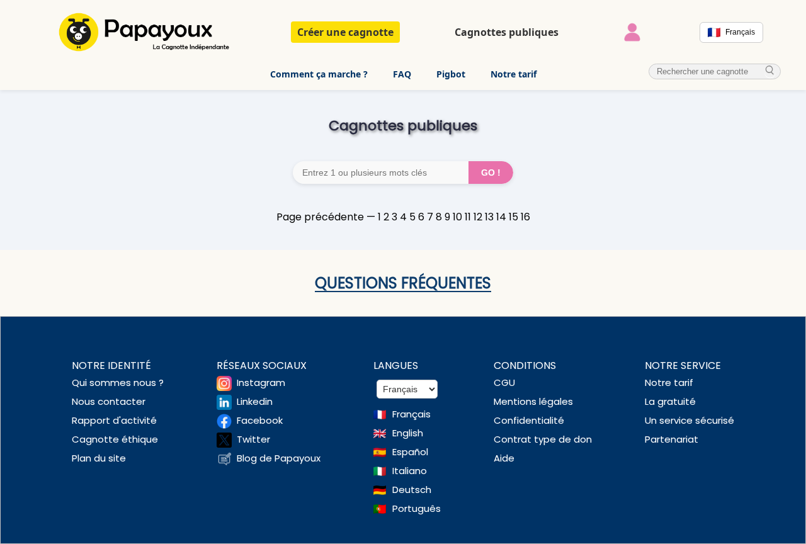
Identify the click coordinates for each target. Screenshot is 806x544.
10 (457, 217)
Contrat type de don (543, 439)
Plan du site (99, 458)
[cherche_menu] (770, 70)
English (407, 432)
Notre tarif (513, 74)
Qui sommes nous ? (118, 382)
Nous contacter (108, 401)
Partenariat (671, 439)
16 (525, 217)
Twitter (253, 439)
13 (489, 217)
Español (410, 451)
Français (411, 414)
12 (478, 217)
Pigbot (450, 74)
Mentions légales (533, 401)
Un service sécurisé (689, 420)
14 (501, 217)
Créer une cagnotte (345, 32)
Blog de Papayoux (279, 458)
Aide (504, 458)
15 (513, 217)
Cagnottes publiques (507, 32)
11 (468, 217)
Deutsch (411, 489)
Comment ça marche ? (319, 74)
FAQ (402, 74)
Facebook (260, 420)
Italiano (409, 470)
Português (416, 508)
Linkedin (255, 401)
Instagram (261, 382)
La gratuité (670, 401)
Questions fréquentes (403, 283)
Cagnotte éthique (115, 439)
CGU (504, 382)
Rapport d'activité (114, 420)
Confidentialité (529, 420)
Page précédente (320, 217)
